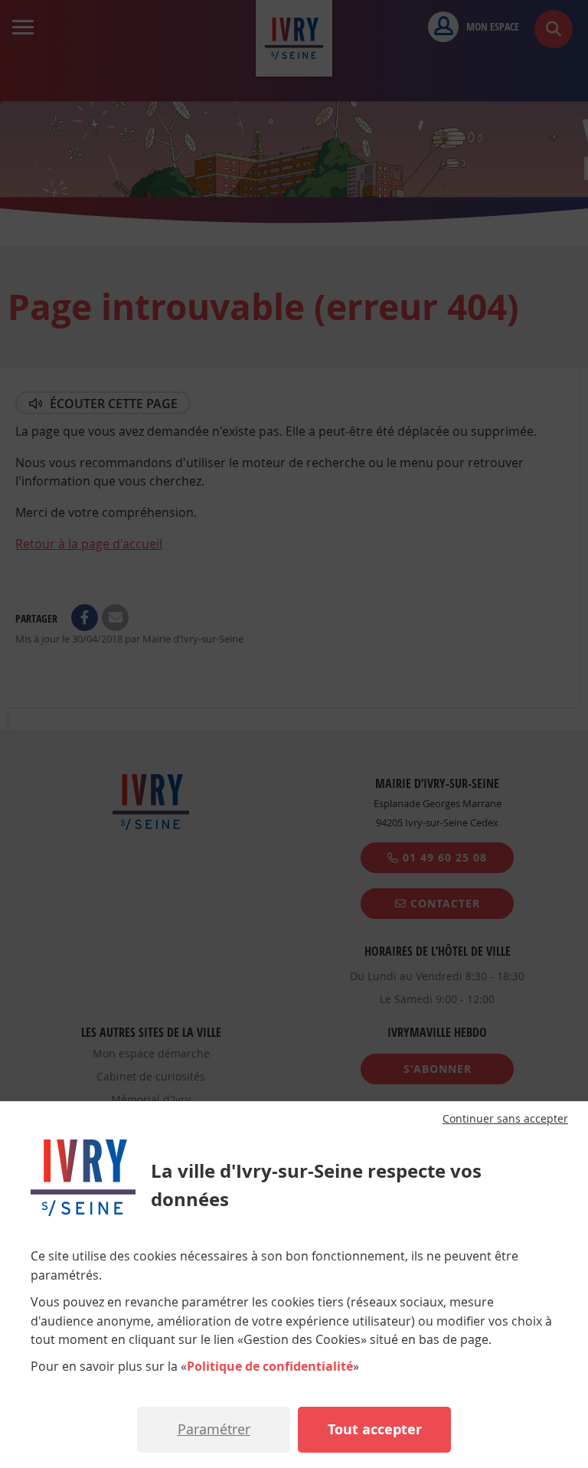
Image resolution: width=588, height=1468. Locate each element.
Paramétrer (214, 1429)
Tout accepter (375, 1429)
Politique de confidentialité (270, 1366)
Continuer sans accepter (505, 1119)
